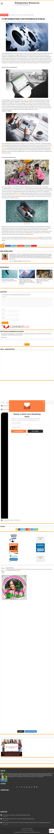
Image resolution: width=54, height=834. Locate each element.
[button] (27, 415)
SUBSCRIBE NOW (18, 431)
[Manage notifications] (51, 831)
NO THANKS (35, 431)
